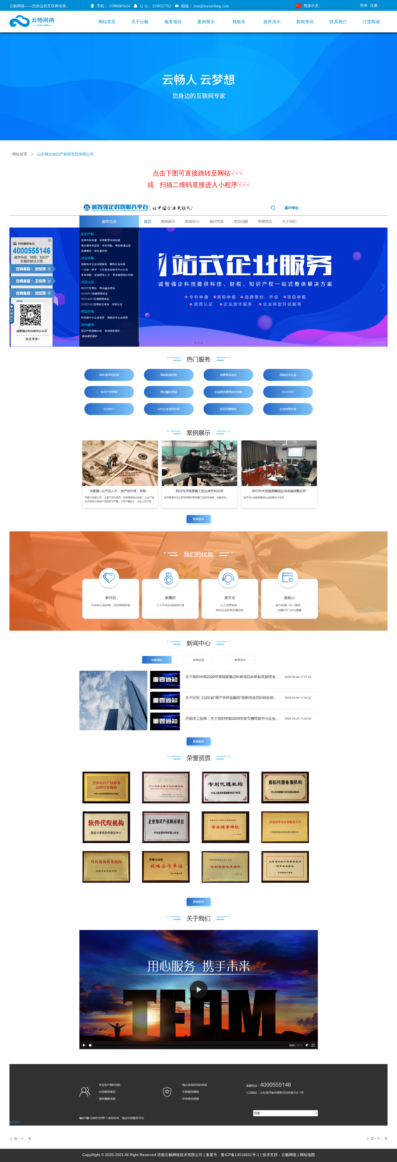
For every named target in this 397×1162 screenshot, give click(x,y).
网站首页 (19, 154)
